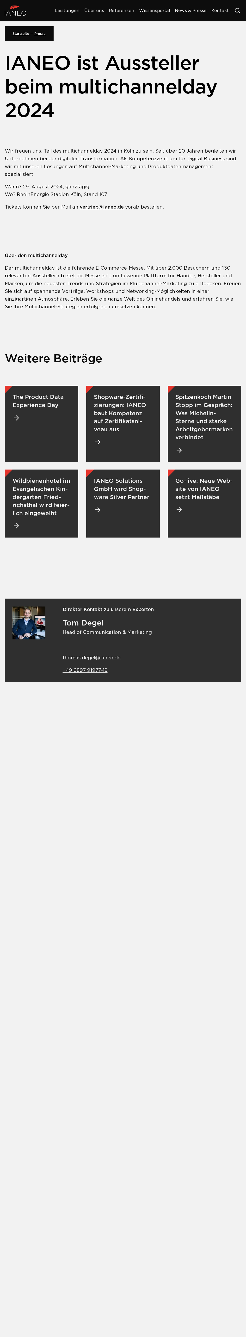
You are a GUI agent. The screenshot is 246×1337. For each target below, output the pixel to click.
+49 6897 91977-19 (85, 670)
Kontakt (220, 10)
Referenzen (121, 10)
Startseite (20, 33)
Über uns (94, 10)
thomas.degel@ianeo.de (92, 658)
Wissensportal (154, 10)
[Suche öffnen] (237, 10)
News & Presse (191, 10)
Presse (40, 33)
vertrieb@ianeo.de (102, 207)
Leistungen (67, 10)
